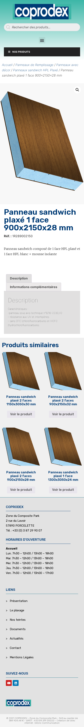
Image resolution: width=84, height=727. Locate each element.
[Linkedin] (16, 683)
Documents (18, 629)
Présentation (19, 601)
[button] (42, 40)
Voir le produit (21, 414)
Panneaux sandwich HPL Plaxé (35, 70)
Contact (15, 648)
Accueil (7, 65)
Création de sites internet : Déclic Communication (49, 721)
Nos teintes (18, 620)
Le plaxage (17, 610)
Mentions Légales (22, 657)
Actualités (16, 638)
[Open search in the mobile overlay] (42, 27)
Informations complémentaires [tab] (33, 287)
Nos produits (21, 51)
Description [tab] (19, 278)
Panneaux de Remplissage (34, 65)
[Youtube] (9, 683)
